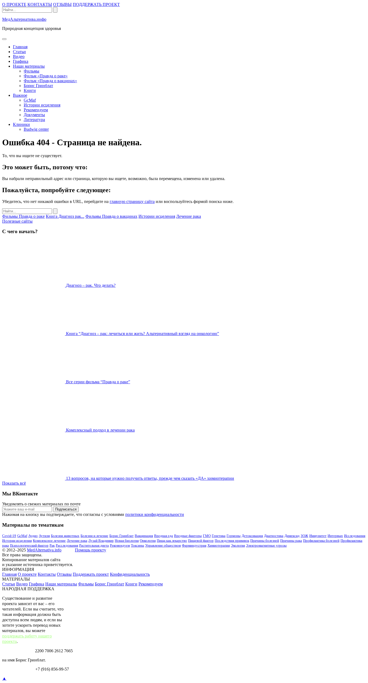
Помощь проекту (90, 550)
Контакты (47, 574)
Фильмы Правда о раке (23, 216)
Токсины (137, 545)
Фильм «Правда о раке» (46, 76)
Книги (30, 90)
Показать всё (14, 483)
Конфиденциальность (130, 574)
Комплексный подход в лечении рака (100, 430)
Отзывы (64, 574)
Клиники (21, 124)
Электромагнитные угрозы (266, 545)
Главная (20, 46)
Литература (34, 119)
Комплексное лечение (49, 541)
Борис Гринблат (38, 85)
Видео (19, 56)
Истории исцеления (42, 105)
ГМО (207, 536)
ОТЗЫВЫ (62, 4)
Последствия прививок (232, 541)
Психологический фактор (29, 545)
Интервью (335, 536)
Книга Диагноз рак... (65, 216)
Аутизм (44, 536)
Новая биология (127, 541)
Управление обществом (163, 545)
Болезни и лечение (94, 536)
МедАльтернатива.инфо (24, 19)
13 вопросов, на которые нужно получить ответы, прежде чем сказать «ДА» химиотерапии (150, 478)
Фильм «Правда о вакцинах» (50, 80)
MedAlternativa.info (44, 550)
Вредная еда (163, 536)
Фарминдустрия (194, 545)
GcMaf (30, 100)
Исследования (354, 536)
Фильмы (31, 71)
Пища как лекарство (172, 541)
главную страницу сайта (132, 201)
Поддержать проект (91, 574)
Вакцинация (144, 536)
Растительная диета (94, 545)
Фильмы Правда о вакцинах (111, 216)
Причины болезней (264, 541)
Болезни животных (65, 536)
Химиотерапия (218, 545)
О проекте (27, 574)
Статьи (19, 51)
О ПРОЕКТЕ (14, 4)
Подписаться (66, 509)
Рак (52, 545)
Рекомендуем (36, 110)
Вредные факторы (188, 536)
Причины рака (291, 541)
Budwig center (36, 129)
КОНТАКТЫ (39, 4)
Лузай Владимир (101, 541)
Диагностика (273, 536)
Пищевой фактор (201, 541)
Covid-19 (9, 536)
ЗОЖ (304, 536)
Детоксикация (252, 536)
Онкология (148, 541)
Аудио (33, 536)
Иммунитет (318, 536)
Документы (34, 114)
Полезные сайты (17, 221)
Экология (238, 545)
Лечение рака (188, 216)
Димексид (292, 536)
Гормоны (234, 536)
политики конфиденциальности (154, 514)
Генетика (218, 536)
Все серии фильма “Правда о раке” (98, 382)
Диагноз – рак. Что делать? (91, 285)
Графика (20, 61)
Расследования (67, 545)
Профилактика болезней (321, 541)
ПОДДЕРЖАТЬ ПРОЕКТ (96, 4)
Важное (20, 95)
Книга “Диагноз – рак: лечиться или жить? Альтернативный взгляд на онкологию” (142, 333)
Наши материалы (29, 66)
